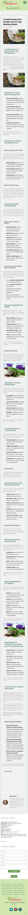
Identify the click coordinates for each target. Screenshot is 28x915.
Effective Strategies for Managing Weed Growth (13, 775)
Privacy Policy (4, 890)
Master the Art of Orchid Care (9, 784)
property (8, 112)
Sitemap (2, 841)
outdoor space (6, 67)
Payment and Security (19, 892)
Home (2, 884)
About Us (23, 894)
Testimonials (9, 884)
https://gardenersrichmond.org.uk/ (10, 833)
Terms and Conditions (6, 892)
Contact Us (19, 884)
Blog (6, 841)
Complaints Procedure (19, 886)
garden (20, 56)
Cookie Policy (16, 894)
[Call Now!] (15, 8)
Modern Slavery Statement (15, 890)
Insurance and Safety (6, 894)
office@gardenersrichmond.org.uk (11, 831)
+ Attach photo (14, 871)
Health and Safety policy (18, 888)
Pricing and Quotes (6, 888)
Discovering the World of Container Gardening (12, 777)
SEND (14, 876)
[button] (24, 2)
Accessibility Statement (7, 886)
